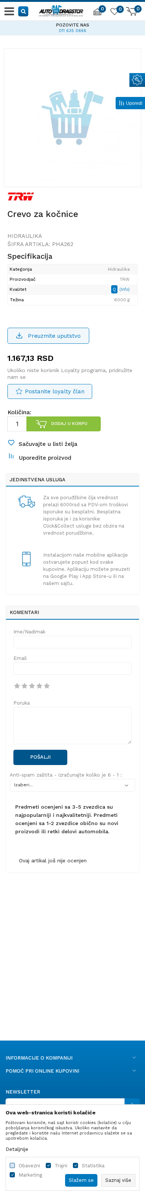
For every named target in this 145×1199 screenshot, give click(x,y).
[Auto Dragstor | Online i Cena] (61, 10)
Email (20, 658)
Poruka (21, 703)
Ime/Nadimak (29, 632)
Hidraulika (24, 236)
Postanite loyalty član (54, 391)
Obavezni (29, 1165)
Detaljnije (17, 1149)
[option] (72, 27)
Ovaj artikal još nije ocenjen (53, 860)
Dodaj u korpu (69, 423)
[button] (24, 11)
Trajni (61, 1165)
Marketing (30, 1175)
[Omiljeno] (114, 13)
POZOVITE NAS (72, 25)
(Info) (124, 289)
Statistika (93, 1165)
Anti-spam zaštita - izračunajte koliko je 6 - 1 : (66, 775)
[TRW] (20, 196)
